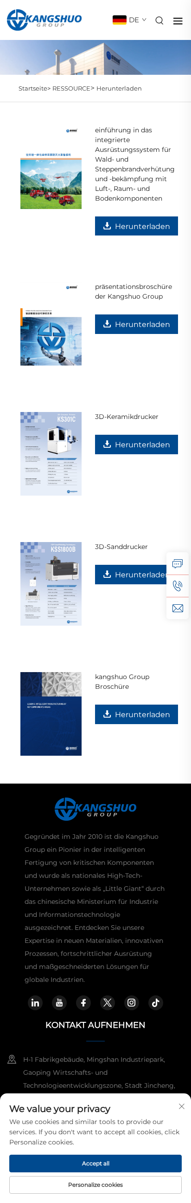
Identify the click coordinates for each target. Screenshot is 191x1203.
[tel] (177, 586)
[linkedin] (35, 1002)
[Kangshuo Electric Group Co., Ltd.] (44, 19)
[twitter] (107, 1002)
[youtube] (59, 1002)
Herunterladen (119, 88)
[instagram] (131, 1002)
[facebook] (83, 1002)
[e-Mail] (177, 608)
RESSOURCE (71, 88)
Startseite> (35, 88)
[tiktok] (155, 1002)
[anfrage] (177, 563)
